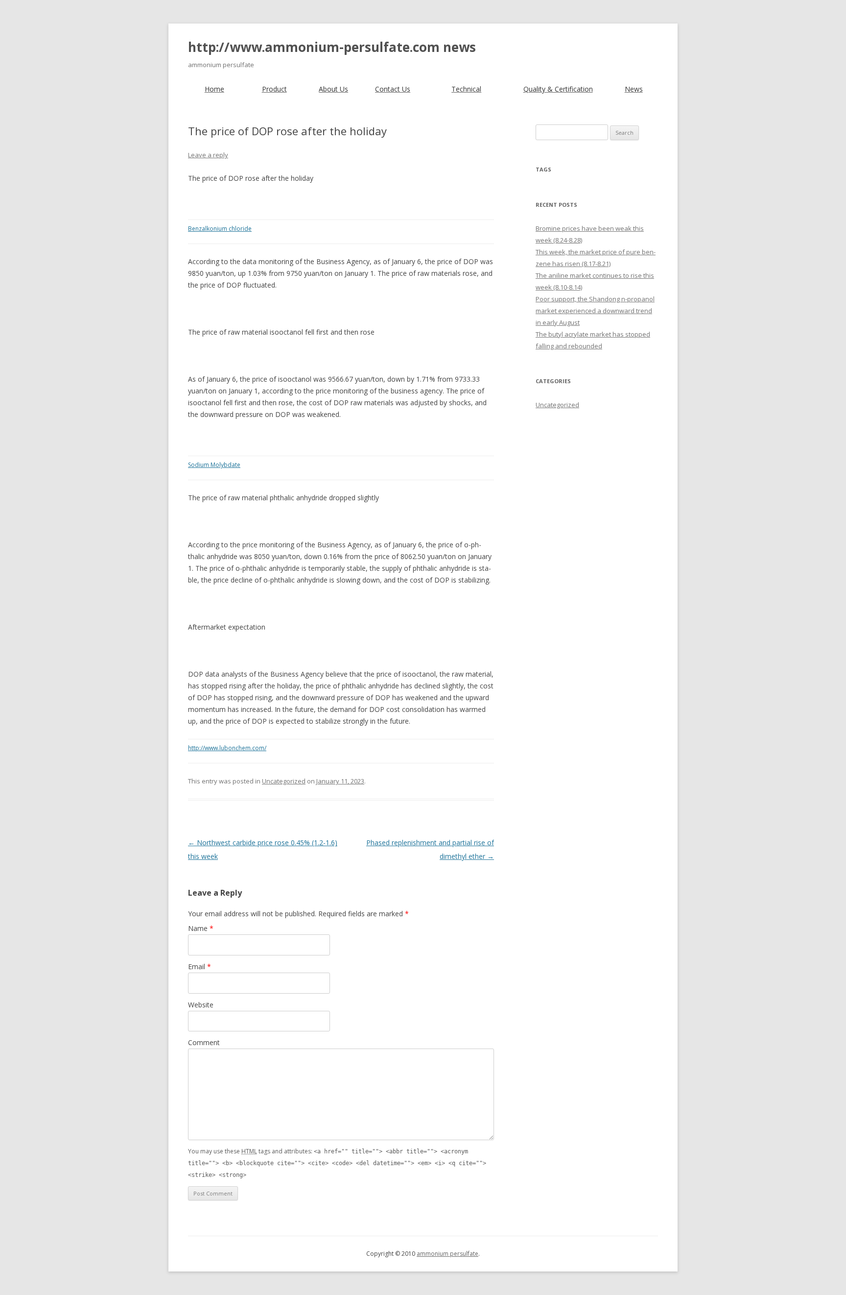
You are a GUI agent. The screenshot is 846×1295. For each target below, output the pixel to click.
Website (200, 1004)
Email (199, 966)
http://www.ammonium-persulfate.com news (332, 47)
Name (200, 928)
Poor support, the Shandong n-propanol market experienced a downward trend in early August (595, 310)
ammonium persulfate (447, 1253)
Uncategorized (284, 781)
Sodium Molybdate (214, 465)
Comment (204, 1042)
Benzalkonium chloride (220, 228)
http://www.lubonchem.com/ (227, 748)
